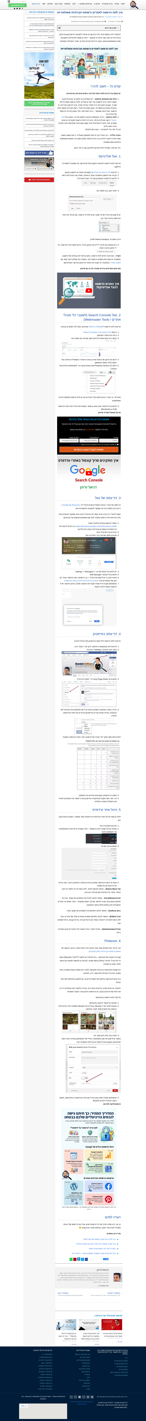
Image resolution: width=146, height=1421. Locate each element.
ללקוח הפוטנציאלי (110, 17)
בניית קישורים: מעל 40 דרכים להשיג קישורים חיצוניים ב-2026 (40, 18)
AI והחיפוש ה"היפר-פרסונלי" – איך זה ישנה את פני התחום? (67, 1336)
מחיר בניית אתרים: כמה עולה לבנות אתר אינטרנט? (41, 36)
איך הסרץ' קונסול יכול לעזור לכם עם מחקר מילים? (96, 1244)
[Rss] (92, 1397)
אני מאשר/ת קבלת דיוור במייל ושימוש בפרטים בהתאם (93, 445)
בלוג (74, 4)
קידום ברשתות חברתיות (87, 21)
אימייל (115, 438)
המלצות (67, 4)
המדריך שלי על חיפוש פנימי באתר (102, 1249)
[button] (86, 1259)
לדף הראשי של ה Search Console (97, 332)
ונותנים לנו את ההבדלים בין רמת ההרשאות (81, 581)
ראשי (123, 4)
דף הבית (120, 17)
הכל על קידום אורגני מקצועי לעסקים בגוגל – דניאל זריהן (94, 1253)
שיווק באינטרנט (75, 21)
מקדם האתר (116, 263)
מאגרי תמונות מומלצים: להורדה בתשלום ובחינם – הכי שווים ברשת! (41, 30)
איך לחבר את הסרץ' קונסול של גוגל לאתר (99, 1239)
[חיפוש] (9, 1)
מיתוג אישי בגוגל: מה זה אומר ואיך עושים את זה (39, 130)
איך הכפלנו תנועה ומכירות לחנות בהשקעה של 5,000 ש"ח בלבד (40, 119)
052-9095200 (90, 429)
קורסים (50, 4)
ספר (43, 4)
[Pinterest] (75, 1397)
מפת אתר (74, 1402)
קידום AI (97, 4)
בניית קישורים (107, 4)
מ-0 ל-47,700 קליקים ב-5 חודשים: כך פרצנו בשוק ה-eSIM (41, 135)
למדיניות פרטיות (75, 445)
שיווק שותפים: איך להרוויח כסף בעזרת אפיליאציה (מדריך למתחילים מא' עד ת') (41, 24)
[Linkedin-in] (83, 1397)
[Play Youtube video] (89, 290)
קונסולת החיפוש (95, 327)
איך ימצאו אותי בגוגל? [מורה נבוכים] (42, 140)
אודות (117, 4)
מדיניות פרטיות (82, 1404)
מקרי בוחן (58, 4)
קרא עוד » (119, 1342)
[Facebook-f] (22, 8)
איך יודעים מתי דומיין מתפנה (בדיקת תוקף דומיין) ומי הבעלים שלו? (90, 1336)
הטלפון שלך (94, 438)
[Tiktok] (12, 8)
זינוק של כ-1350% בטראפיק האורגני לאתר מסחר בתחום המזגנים (41, 145)
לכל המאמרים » (103, 1285)
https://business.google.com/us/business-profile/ (96, 526)
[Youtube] (17, 8)
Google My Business (71, 505)
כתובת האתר (74, 438)
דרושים (91, 1402)
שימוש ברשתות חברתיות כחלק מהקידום (105, 951)
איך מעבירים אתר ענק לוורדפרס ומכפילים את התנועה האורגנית (40, 125)
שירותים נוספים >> (85, 4)
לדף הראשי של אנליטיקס (101, 172)
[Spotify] (14, 8)
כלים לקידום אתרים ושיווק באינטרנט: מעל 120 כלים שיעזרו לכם (40, 42)
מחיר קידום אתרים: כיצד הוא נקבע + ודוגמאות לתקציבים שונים (40, 48)
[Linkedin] (19, 8)
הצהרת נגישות (83, 1402)
